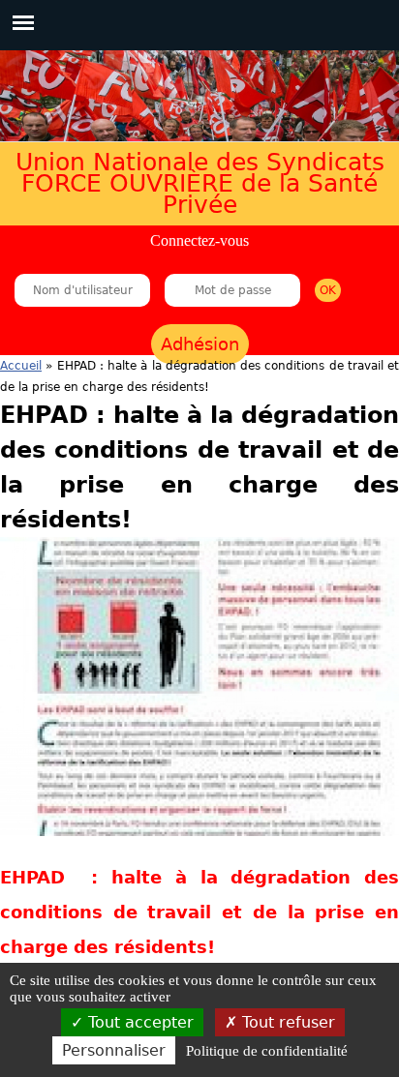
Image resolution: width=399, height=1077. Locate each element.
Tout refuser (286, 1022)
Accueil (21, 366)
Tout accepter (138, 1022)
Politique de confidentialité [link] (267, 1051)
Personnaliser (114, 1050)
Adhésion (200, 344)
